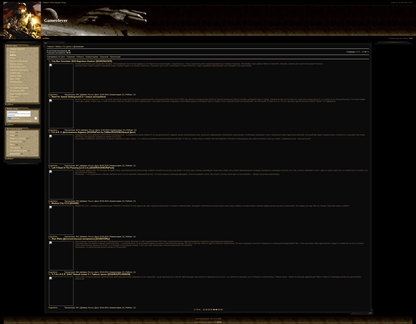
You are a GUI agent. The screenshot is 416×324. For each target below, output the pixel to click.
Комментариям (92, 57)
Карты (12, 144)
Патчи (12, 132)
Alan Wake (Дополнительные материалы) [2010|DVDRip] (81, 239)
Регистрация (55, 2)
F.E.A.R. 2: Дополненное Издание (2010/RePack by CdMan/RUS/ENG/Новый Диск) (93, 132)
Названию (71, 57)
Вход (64, 2)
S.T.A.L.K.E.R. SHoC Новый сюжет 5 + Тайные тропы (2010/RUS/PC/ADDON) (91, 274)
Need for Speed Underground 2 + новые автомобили (79, 97)
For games (67, 47)
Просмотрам (115, 57)
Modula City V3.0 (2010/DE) (65, 203)
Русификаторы (16, 141)
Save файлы (15, 148)
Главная (46, 2)
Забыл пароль (14, 121)
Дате (63, 57)
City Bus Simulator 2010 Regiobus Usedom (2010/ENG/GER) (82, 61)
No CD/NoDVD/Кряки (18, 151)
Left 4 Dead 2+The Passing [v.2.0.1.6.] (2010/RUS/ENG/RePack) (83, 168)
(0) (123, 95)
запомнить (15, 118)
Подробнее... (53, 95)
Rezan (90, 95)
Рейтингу (80, 57)
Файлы (58, 47)
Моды (12, 135)
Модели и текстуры (18, 138)
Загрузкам (104, 57)
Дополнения (15, 154)
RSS (411, 38)
